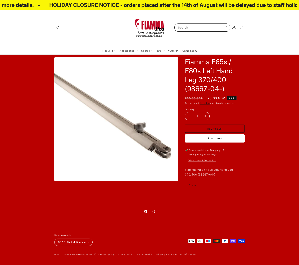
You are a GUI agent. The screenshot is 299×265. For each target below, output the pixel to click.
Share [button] (192, 185)
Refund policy (107, 254)
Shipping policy (164, 254)
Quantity (189, 109)
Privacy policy (125, 254)
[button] (58, 27)
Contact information (185, 254)
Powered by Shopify (86, 254)
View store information (202, 160)
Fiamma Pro (70, 254)
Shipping (205, 103)
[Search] (226, 27)
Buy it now (215, 138)
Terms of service (143, 254)
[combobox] (202, 27)
